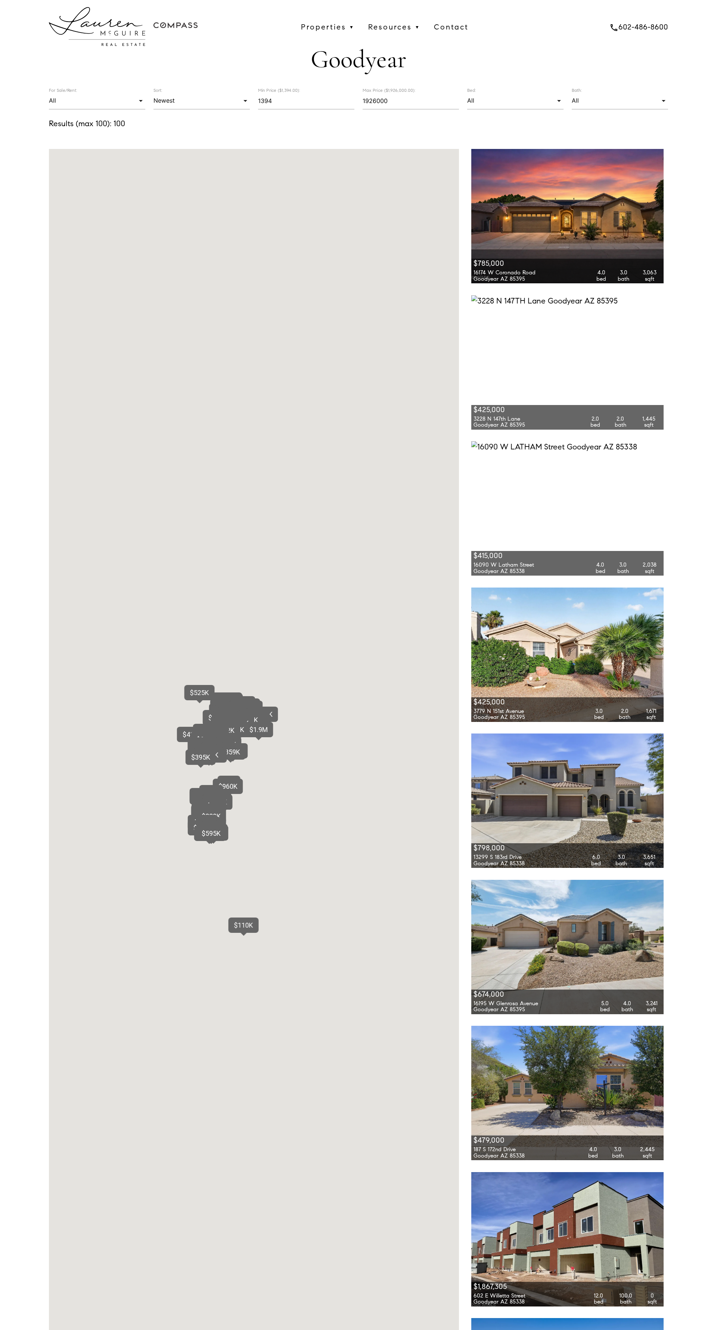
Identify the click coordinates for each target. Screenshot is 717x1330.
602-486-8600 (638, 26)
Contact (451, 26)
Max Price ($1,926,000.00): (389, 90)
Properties (328, 26)
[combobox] (97, 100)
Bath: (577, 90)
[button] (258, 729)
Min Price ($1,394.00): (279, 90)
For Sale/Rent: (63, 90)
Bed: (471, 90)
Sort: (157, 90)
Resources (394, 26)
